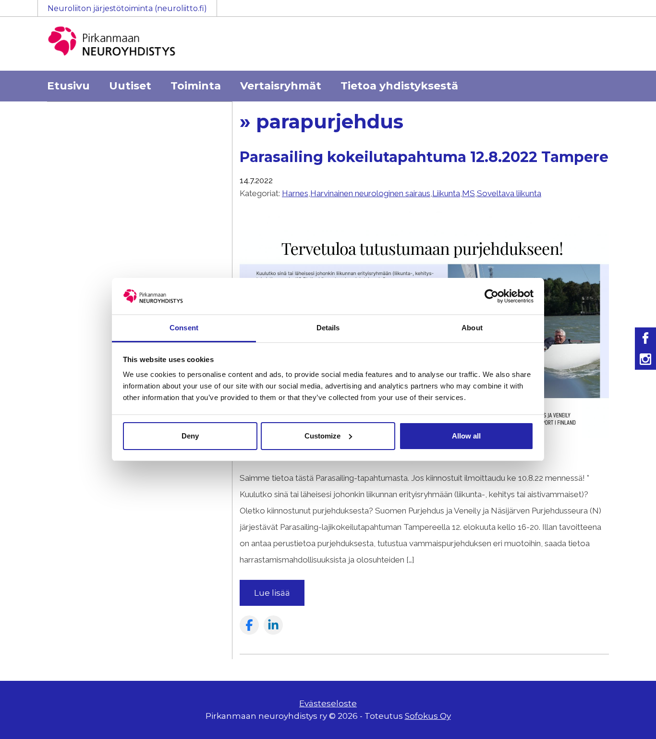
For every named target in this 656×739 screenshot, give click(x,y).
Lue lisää (272, 593)
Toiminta (195, 85)
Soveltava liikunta (509, 193)
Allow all (466, 436)
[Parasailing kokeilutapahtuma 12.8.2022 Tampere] (424, 461)
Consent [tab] (184, 328)
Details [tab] (328, 328)
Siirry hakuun (627, 13)
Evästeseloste (328, 703)
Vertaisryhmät (280, 85)
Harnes (295, 193)
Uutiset (130, 85)
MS (468, 193)
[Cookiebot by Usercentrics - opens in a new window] (491, 296)
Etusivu (68, 85)
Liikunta (446, 193)
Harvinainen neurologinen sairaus (370, 193)
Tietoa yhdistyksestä (399, 85)
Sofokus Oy (428, 716)
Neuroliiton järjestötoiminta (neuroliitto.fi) (127, 8)
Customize (322, 436)
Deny (190, 436)
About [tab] (472, 328)
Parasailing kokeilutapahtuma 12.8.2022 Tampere (424, 157)
